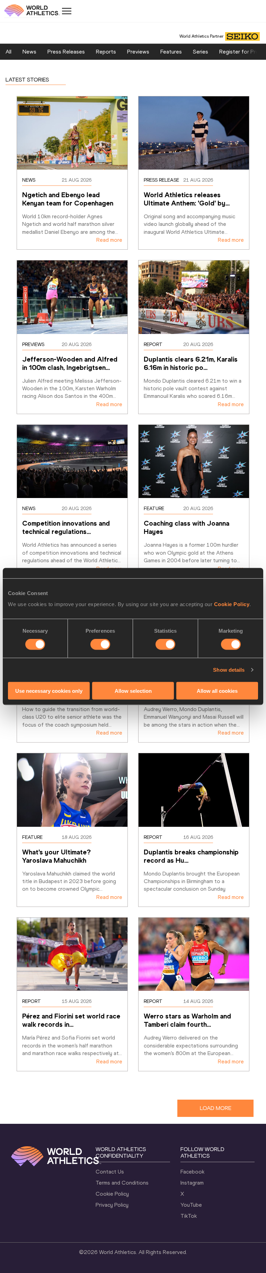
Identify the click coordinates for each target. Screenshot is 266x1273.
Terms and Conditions (122, 1182)
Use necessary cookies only (48, 690)
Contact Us (110, 1171)
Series (200, 51)
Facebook (192, 1171)
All (8, 51)
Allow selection (133, 690)
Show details (229, 670)
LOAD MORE (215, 1108)
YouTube (191, 1205)
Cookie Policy (232, 604)
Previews (138, 51)
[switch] (100, 644)
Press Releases (66, 51)
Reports (106, 51)
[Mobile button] (66, 11)
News (29, 51)
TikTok (188, 1216)
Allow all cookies (217, 690)
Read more (109, 240)
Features (171, 51)
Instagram (192, 1182)
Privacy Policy (112, 1205)
